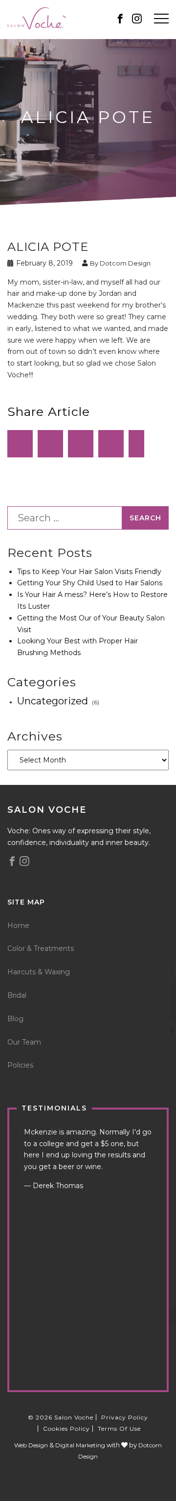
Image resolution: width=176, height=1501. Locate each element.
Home (18, 925)
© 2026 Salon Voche (60, 1417)
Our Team (24, 1042)
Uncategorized (52, 701)
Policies (20, 1065)
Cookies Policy (66, 1428)
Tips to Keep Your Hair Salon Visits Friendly (89, 571)
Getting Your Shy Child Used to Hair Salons (89, 582)
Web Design (31, 1445)
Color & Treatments (40, 948)
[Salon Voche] (36, 17)
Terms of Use (119, 1428)
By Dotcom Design (119, 263)
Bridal (16, 995)
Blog (15, 1018)
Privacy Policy (124, 1417)
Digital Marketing (80, 1445)
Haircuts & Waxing (38, 971)
